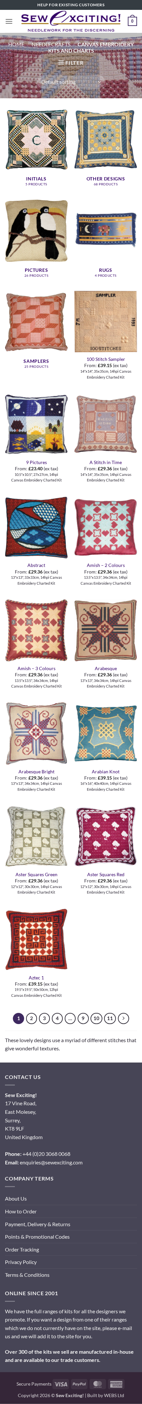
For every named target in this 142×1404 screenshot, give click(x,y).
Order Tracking (22, 1249)
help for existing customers (70, 4)
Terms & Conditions (27, 1275)
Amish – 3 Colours (36, 668)
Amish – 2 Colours (106, 565)
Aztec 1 (36, 977)
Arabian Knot (106, 771)
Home (16, 44)
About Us (16, 1198)
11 (110, 1018)
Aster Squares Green (36, 874)
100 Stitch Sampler (106, 359)
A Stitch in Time (105, 462)
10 (96, 1018)
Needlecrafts (51, 44)
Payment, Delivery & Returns (37, 1224)
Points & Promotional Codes (37, 1236)
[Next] (123, 1018)
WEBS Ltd (114, 1395)
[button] (9, 21)
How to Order (21, 1211)
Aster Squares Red (105, 874)
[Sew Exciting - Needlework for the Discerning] (71, 21)
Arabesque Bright (36, 771)
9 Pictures (36, 462)
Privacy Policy (21, 1262)
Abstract (36, 565)
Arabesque (106, 668)
